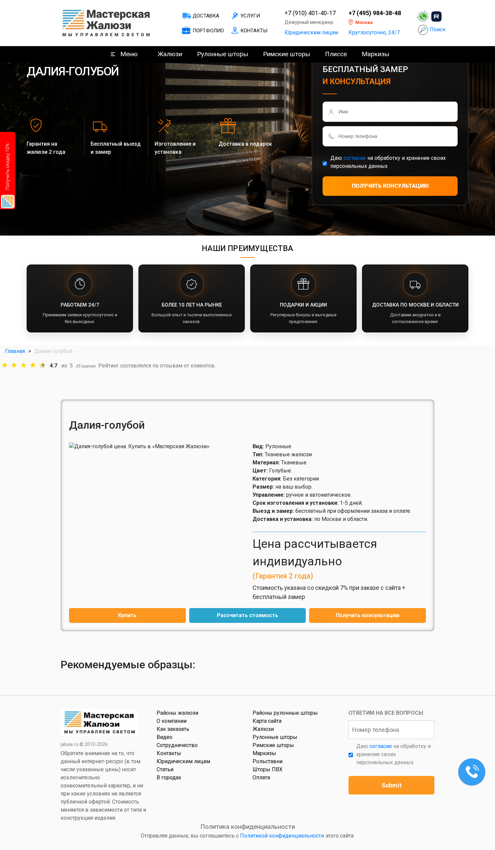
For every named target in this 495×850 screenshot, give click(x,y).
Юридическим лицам (311, 32)
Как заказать (173, 729)
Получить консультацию (368, 615)
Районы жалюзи (177, 713)
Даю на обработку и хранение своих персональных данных (388, 162)
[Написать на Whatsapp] (423, 16)
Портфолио (208, 31)
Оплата (261, 777)
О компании (172, 721)
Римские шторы (286, 54)
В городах (169, 777)
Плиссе (336, 54)
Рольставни (268, 761)
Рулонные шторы (222, 54)
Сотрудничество (177, 745)
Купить (127, 615)
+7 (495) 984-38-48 (375, 13)
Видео (164, 737)
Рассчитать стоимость (247, 615)
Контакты (253, 31)
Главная (15, 351)
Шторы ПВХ (268, 769)
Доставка (206, 16)
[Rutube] (436, 16)
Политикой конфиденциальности (282, 836)
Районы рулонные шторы (285, 713)
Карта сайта (267, 721)
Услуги (250, 16)
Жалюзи (170, 54)
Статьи (165, 769)
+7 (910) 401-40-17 (310, 13)
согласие (354, 158)
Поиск (438, 29)
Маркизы (375, 54)
